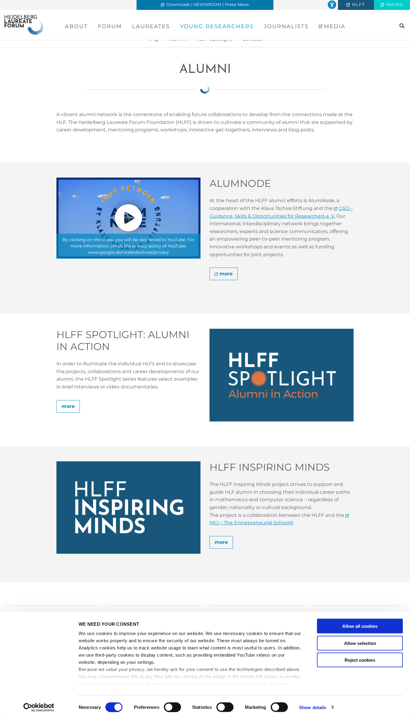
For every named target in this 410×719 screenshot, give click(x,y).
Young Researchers (217, 26)
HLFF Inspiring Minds (270, 467)
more (226, 274)
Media (333, 26)
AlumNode (240, 183)
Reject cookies (360, 660)
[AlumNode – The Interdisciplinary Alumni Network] (128, 218)
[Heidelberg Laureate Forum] (24, 24)
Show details (312, 707)
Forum (110, 26)
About (76, 26)
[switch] (172, 707)
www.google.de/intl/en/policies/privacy (128, 252)
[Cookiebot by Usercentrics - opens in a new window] (39, 707)
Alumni (205, 69)
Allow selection (360, 643)
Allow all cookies (360, 626)
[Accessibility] (332, 5)
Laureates (151, 26)
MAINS (393, 4)
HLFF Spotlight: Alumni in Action (122, 340)
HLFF (358, 4)
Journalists (286, 26)
